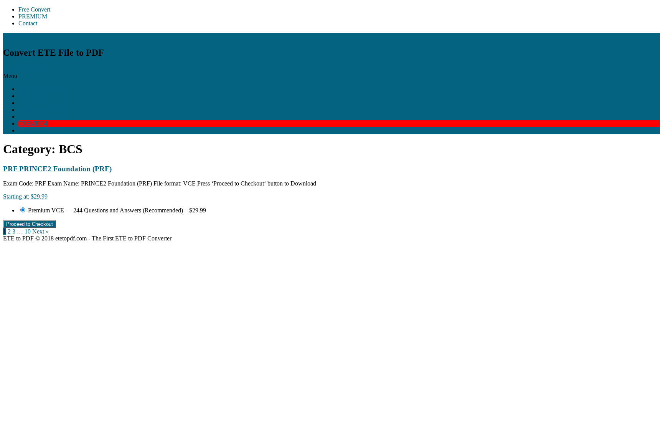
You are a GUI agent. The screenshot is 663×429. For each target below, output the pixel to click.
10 (28, 231)
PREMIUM (32, 16)
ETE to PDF (18, 36)
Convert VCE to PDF (44, 96)
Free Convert (34, 9)
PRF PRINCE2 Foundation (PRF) (57, 169)
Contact (27, 23)
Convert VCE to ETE (44, 102)
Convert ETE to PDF (44, 89)
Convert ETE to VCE (44, 109)
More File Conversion (45, 116)
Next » (40, 231)
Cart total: (22, 69)
